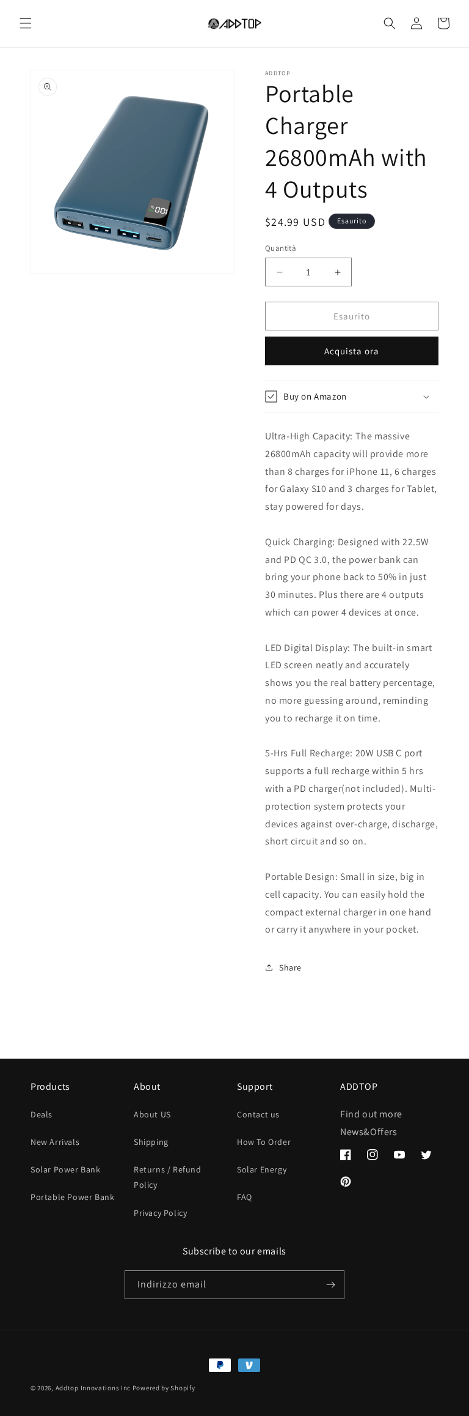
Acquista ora (351, 351)
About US (152, 1114)
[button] (25, 23)
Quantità (280, 248)
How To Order (264, 1141)
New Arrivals (55, 1141)
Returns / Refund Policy (168, 1177)
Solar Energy (261, 1169)
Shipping (151, 1141)
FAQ (244, 1196)
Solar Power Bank (66, 1169)
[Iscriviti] (330, 1284)
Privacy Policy (160, 1212)
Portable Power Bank (72, 1196)
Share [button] (290, 967)
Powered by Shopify (164, 1388)
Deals (42, 1114)
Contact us (258, 1114)
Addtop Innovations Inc (93, 1388)
